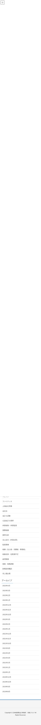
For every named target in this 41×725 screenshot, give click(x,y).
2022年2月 (6, 624)
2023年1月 (6, 600)
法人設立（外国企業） (10, 540)
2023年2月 (6, 595)
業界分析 (6, 535)
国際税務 (6, 530)
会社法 (5, 511)
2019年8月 (6, 691)
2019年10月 (7, 682)
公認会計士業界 (8, 521)
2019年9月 (6, 687)
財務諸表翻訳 (7, 569)
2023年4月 (6, 586)
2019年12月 (7, 677)
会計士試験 (6, 516)
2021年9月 (6, 648)
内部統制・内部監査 (10, 525)
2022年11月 (7, 610)
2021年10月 (7, 643)
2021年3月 (6, 658)
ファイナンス (7, 501)
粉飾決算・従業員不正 (10, 554)
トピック (6, 496)
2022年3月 (6, 619)
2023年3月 (6, 590)
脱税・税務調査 (8, 564)
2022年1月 (6, 629)
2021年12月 (7, 634)
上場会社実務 (7, 506)
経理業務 (6, 559)
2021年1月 (6, 667)
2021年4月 (6, 653)
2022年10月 (7, 614)
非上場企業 (6, 573)
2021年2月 (6, 663)
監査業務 (6, 545)
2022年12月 (7, 605)
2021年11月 (7, 639)
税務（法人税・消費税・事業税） (14, 549)
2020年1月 (6, 672)
